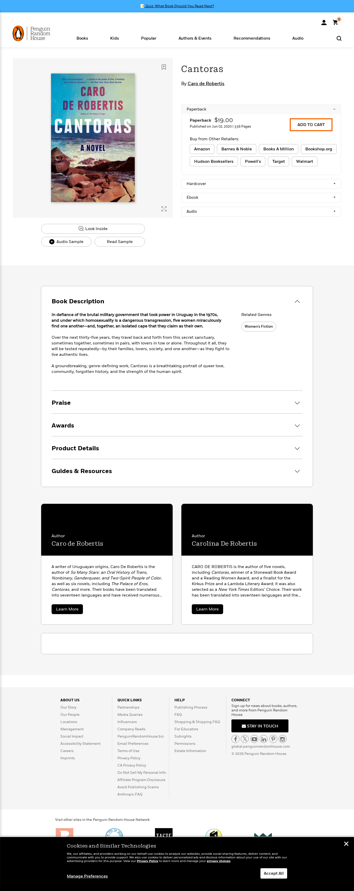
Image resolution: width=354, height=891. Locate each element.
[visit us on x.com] (245, 739)
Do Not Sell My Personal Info (141, 772)
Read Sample (120, 242)
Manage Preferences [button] (87, 876)
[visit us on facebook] (235, 739)
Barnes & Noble (236, 149)
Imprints (67, 758)
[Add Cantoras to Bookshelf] (164, 67)
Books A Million (278, 149)
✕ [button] (346, 844)
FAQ (178, 714)
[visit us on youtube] (254, 739)
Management (72, 729)
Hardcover (261, 184)
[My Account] (324, 20)
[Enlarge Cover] (164, 208)
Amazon (202, 149)
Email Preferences (132, 743)
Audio (261, 211)
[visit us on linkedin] (264, 739)
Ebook (261, 197)
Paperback (261, 109)
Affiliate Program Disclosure (141, 779)
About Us (70, 700)
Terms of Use (128, 750)
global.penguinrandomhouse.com (260, 746)
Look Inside (96, 229)
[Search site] (339, 38)
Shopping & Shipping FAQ (197, 721)
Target (278, 161)
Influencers (127, 721)
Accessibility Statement (80, 743)
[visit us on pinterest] (273, 739)
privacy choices (218, 861)
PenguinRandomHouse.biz (140, 736)
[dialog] (177, 864)
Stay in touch (262, 726)
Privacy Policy (128, 758)
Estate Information (190, 750)
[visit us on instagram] (283, 739)
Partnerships (128, 707)
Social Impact (71, 736)
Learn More (69, 610)
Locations (68, 721)
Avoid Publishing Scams (138, 787)
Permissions (184, 743)
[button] (82, 38)
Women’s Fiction (259, 326)
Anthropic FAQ (130, 794)
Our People (70, 714)
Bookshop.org (318, 149)
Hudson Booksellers (213, 161)
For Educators (186, 729)
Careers (67, 750)
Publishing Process (190, 707)
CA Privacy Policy (131, 765)
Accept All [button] (274, 873)
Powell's (253, 161)
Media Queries (130, 714)
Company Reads (131, 729)
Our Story (68, 707)
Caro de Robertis (206, 84)
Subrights (183, 736)
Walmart (304, 161)
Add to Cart (311, 125)
